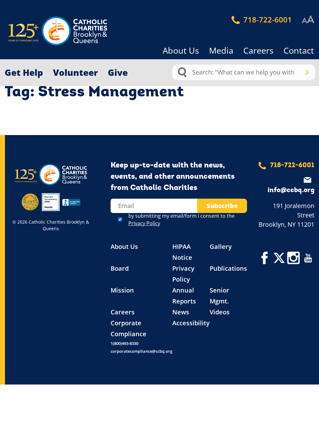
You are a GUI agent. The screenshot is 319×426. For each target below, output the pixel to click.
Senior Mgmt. (219, 295)
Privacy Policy (144, 223)
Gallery (221, 246)
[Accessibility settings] (308, 19)
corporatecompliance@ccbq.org (141, 351)
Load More (159, 120)
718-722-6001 (266, 19)
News (180, 312)
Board (120, 268)
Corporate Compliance (128, 328)
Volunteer (75, 72)
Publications (228, 268)
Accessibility (191, 323)
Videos (220, 312)
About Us (181, 50)
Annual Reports (184, 295)
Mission (122, 290)
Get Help (24, 72)
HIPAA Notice (182, 252)
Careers (258, 50)
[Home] (46, 31)
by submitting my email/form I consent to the (181, 219)
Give (118, 72)
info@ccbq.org (291, 190)
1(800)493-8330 (124, 343)
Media (221, 50)
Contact (298, 50)
